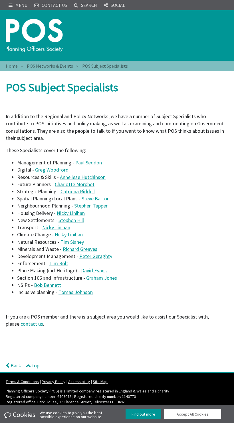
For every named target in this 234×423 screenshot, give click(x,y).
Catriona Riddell (77, 191)
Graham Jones (101, 278)
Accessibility (79, 381)
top (35, 365)
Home (12, 66)
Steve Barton (96, 198)
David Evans (94, 270)
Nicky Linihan (71, 213)
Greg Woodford (51, 169)
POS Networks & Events (50, 66)
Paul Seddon (88, 162)
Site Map (100, 381)
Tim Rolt (58, 263)
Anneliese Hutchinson (83, 177)
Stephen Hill (71, 220)
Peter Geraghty (95, 256)
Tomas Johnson (75, 292)
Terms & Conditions (22, 381)
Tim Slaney (72, 242)
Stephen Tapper (91, 205)
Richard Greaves (80, 249)
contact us (32, 324)
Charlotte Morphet (74, 184)
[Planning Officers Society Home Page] (34, 35)
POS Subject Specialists (105, 66)
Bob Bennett (47, 285)
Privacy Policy (53, 381)
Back (15, 365)
